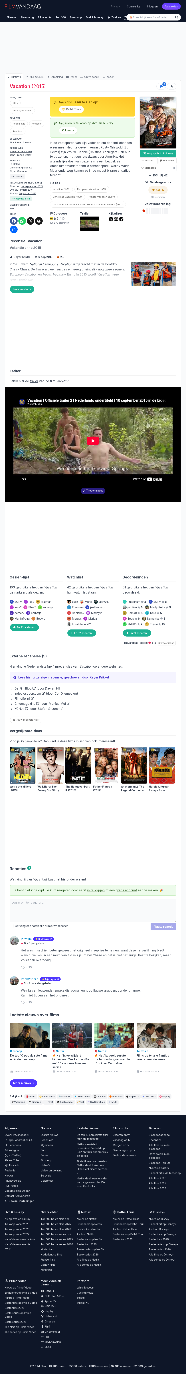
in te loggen (96, 890)
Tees (132, 618)
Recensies (47, 1139)
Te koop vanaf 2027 (17, 1234)
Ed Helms (15, 163)
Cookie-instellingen (21, 1200)
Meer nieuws (22, 1083)
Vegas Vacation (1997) (102, 196)
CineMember (66, 1102)
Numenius (156, 618)
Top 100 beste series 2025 (57, 1239)
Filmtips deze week (124, 1155)
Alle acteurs (36, 76)
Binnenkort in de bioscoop (165, 1173)
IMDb (12, 208)
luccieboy (76, 613)
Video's (45, 1165)
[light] (126, 16)
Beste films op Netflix (89, 1239)
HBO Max (151, 1096)
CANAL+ (101, 1096)
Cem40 (133, 613)
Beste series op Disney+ (163, 1244)
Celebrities (47, 1180)
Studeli (81, 1297)
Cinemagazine (25, 704)
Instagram (14, 1150)
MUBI (114, 1102)
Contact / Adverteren (17, 1195)
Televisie (46, 1175)
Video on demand (51, 1170)
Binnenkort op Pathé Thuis (129, 1224)
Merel (88, 602)
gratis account (126, 890)
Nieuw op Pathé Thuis (126, 1218)
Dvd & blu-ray (14, 1212)
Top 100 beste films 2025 (56, 1224)
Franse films (48, 1259)
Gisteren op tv (121, 1134)
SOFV (16, 602)
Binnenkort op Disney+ (162, 1224)
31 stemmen (158, 197)
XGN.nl (19, 709)
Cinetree (36, 1102)
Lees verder (20, 289)
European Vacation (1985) (91, 189)
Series (44, 1155)
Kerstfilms (46, 1269)
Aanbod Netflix (86, 1234)
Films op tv (120, 1128)
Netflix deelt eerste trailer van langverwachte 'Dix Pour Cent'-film (92, 1182)
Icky (30, 602)
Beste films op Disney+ (162, 1234)
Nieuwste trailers (159, 1167)
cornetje (34, 613)
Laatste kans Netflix (88, 1229)
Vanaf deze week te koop (20, 1239)
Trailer (73, 76)
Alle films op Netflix (88, 1259)
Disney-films (48, 1264)
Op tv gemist (91, 76)
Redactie (10, 1170)
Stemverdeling (166, 643)
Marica (90, 618)
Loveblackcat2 (81, 624)
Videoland (19, 1102)
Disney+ (65, 1096)
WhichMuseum (85, 1287)
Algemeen (47, 1145)
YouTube (13, 1160)
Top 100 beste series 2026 (57, 1244)
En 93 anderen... (26, 627)
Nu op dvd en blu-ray (17, 1218)
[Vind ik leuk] (23, 967)
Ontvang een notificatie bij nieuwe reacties (40, 926)
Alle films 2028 (157, 1188)
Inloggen (152, 6)
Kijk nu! (66, 130)
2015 (15, 102)
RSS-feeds (11, 1185)
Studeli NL (83, 1302)
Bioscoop (46, 1160)
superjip (46, 607)
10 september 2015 (32, 186)
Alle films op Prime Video (20, 1326)
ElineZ (30, 607)
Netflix (32, 1096)
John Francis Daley (20, 154)
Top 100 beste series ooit (56, 1234)
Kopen (110, 76)
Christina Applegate (21, 167)
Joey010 (104, 602)
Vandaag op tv (121, 1139)
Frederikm (135, 602)
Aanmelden (171, 6)
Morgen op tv (121, 1145)
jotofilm (135, 607)
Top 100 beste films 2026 (56, 1229)
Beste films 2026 (87, 1244)
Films (43, 1150)
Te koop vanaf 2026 (17, 1229)
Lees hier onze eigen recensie (40, 677)
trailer (34, 381)
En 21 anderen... (138, 633)
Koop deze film (22, 198)
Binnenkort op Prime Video (21, 1292)
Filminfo (15, 76)
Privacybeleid (13, 1180)
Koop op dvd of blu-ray (159, 153)
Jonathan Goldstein (21, 151)
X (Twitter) (14, 1155)
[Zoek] (177, 17)
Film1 (50, 1102)
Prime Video (83, 1096)
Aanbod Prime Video (17, 1297)
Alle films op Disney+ (161, 1254)
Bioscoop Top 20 (159, 1162)
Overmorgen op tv (124, 1150)
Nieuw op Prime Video (18, 1287)
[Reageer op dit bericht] (30, 967)
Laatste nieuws (49, 1134)
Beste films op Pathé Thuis (129, 1234)
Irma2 (16, 607)
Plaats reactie (163, 926)
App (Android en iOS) (21, 1139)
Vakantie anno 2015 (25, 248)
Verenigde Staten (22, 110)
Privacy (115, 6)
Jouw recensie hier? (28, 719)
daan (75, 602)
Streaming (56, 76)
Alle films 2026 (157, 1178)
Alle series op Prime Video (21, 1332)
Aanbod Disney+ (159, 1229)
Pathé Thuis (73, 109)
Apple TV (134, 1096)
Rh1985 (133, 624)
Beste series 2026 (88, 1254)
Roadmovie (19, 123)
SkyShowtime (97, 1102)
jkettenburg (95, 607)
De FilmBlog (23, 688)
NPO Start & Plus (54, 1296)
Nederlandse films (51, 1254)
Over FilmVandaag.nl (17, 1134)
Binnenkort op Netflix (89, 1224)
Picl (82, 1102)
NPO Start (117, 1096)
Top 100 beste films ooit (55, 1218)
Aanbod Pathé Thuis (125, 1229)
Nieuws (9, 1175)
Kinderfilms (47, 1249)
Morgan (75, 618)
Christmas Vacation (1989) (67, 196)
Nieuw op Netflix (87, 1218)
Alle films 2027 (157, 1183)
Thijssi (155, 624)
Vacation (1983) (61, 189)
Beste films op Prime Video (21, 1302)
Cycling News (85, 1292)
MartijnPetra (22, 618)
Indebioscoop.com (28, 693)
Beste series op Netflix (90, 1249)
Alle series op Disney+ (162, 1259)
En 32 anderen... (83, 633)
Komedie (37, 123)
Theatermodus (94, 490)
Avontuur (18, 131)
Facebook (14, 1145)
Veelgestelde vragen (17, 1190)
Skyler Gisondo (18, 171)
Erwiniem (76, 607)
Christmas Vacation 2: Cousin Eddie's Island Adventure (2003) (88, 204)
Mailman (44, 602)
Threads (13, 1165)
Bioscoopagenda (159, 1134)
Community (133, 6)
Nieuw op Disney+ (160, 1218)
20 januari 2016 (24, 189)
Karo (154, 613)
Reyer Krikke (22, 256)
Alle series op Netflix (89, 1264)
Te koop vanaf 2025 (17, 1224)
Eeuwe (39, 618)
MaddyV (94, 613)
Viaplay (166, 1096)
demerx (17, 613)
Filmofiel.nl (22, 698)
